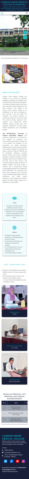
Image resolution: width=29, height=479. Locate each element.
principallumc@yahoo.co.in (12, 452)
